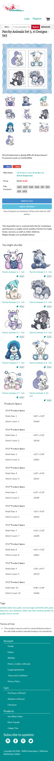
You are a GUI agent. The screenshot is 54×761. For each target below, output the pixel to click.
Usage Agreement (16, 669)
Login (27, 18)
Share (8, 167)
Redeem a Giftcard (16, 699)
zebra (24, 610)
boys (15, 607)
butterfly (39, 607)
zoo (11, 610)
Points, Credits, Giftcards (19, 664)
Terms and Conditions (18, 675)
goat (51, 607)
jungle (2, 613)
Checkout (12, 704)
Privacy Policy (14, 681)
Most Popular (14, 722)
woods (16, 613)
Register (37, 18)
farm (46, 607)
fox (52, 610)
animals (3, 607)
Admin (17, 754)
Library (11, 652)
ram (29, 610)
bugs (32, 607)
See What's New (15, 716)
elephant (17, 610)
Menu (7, 26)
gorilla (47, 610)
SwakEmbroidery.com (23, 9)
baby (9, 607)
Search (36, 26)
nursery (25, 607)
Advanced (45, 26)
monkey (40, 610)
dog (1, 610)
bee (34, 610)
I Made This (13, 728)
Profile (11, 646)
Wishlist (11, 658)
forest (9, 613)
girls (19, 607)
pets (6, 610)
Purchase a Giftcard (16, 693)
